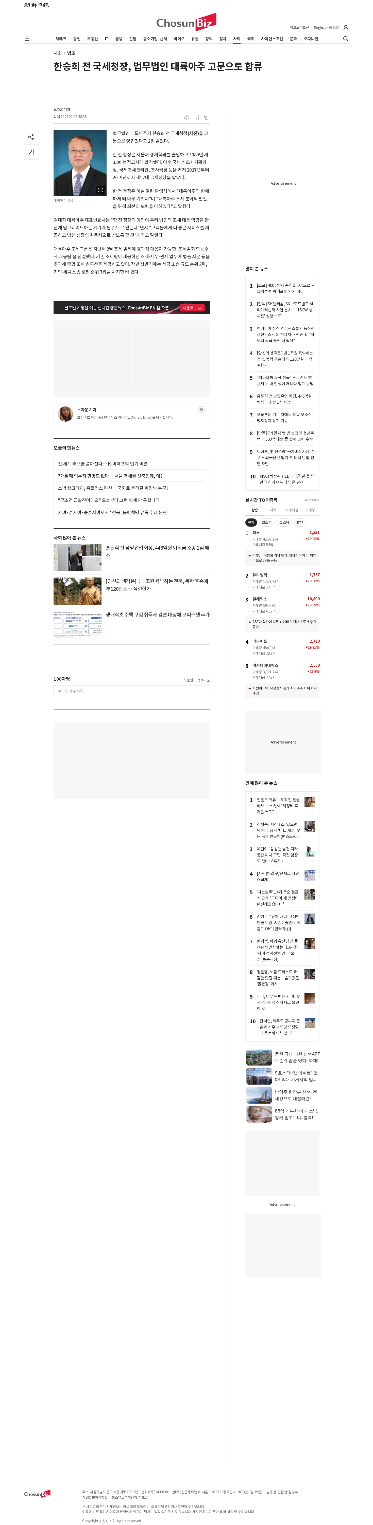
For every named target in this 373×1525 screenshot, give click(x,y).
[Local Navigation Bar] (27, 39)
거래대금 (291, 510)
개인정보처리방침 (95, 1497)
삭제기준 (203, 680)
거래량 (310, 510)
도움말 (188, 680)
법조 (71, 53)
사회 (58, 53)
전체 (251, 522)
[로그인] (346, 28)
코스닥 (284, 522)
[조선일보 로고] (36, 5)
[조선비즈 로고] (186, 22)
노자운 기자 (62, 109)
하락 (273, 510)
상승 (254, 510)
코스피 (267, 522)
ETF (300, 522)
